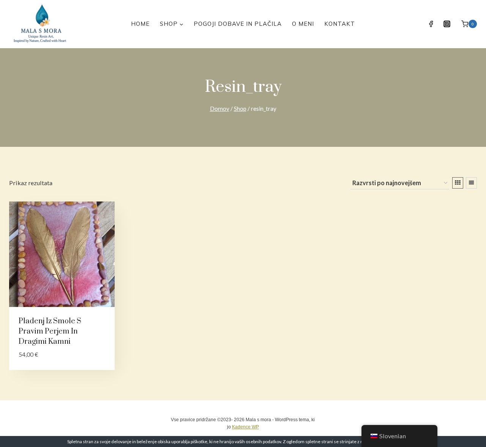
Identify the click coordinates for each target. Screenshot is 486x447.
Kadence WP (245, 427)
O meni (303, 23)
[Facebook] (431, 24)
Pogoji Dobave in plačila (238, 23)
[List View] (471, 183)
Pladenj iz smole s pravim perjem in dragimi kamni (50, 331)
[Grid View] (457, 183)
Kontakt (339, 23)
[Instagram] (447, 24)
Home (140, 23)
